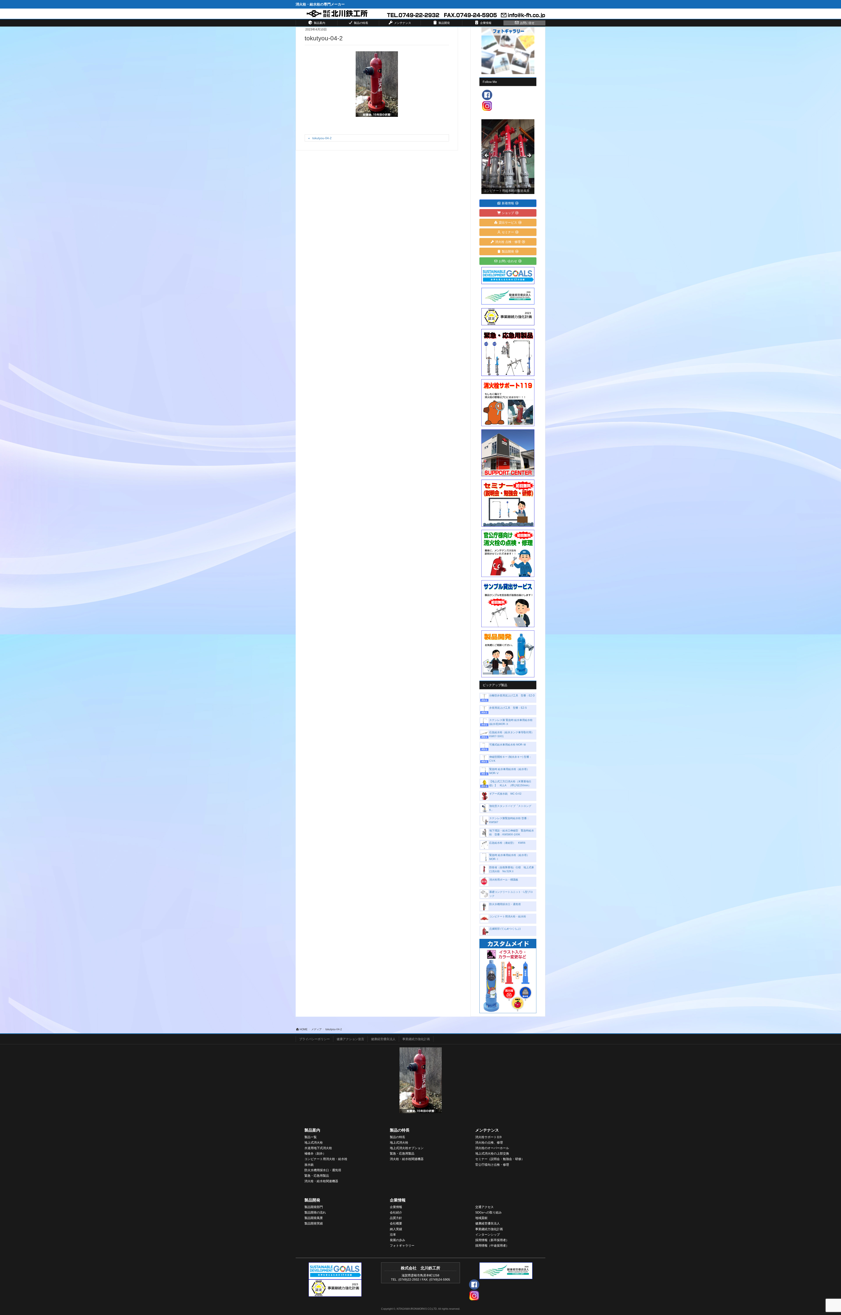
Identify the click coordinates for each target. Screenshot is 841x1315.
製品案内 (312, 1130)
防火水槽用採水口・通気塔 (505, 904)
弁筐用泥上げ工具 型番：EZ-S (508, 707)
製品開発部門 (313, 1207)
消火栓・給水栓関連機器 (321, 1181)
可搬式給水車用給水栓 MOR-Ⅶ (507, 744)
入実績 (397, 1229)
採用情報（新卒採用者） (492, 1240)
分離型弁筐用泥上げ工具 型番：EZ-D (512, 695)
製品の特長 (400, 1130)
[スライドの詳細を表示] (507, 156)
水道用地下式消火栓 (318, 1148)
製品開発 (508, 251)
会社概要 (396, 1223)
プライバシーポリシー (314, 1039)
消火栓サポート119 (488, 1137)
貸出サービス (508, 222)
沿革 (393, 1234)
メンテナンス (487, 1130)
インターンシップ (487, 1234)
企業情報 (398, 1200)
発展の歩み (397, 1240)
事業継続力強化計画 (416, 1039)
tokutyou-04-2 (322, 138)
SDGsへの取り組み (488, 1212)
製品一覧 (310, 1137)
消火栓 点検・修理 (507, 242)
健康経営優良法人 (383, 1039)
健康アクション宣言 (350, 1039)
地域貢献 (481, 1218)
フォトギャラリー (402, 1245)
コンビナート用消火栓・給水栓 (507, 916)
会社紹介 (396, 1212)
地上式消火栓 (313, 1142)
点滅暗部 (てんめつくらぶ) (505, 928)
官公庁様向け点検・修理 (492, 1164)
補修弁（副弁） (315, 1153)
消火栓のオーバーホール (492, 1148)
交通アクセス (484, 1207)
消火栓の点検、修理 (489, 1142)
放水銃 (309, 1164)
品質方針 (396, 1218)
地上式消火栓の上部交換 (492, 1153)
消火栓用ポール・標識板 (503, 879)
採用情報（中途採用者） (492, 1245)
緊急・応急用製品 (316, 1175)
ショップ (508, 213)
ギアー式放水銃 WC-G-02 (505, 793)
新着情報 (508, 203)
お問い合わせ (508, 261)
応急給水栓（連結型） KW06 (507, 842)
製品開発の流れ (315, 1212)
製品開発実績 (313, 1223)
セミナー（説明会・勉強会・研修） (499, 1159)
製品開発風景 (313, 1218)
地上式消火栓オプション (407, 1148)
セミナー (508, 232)
